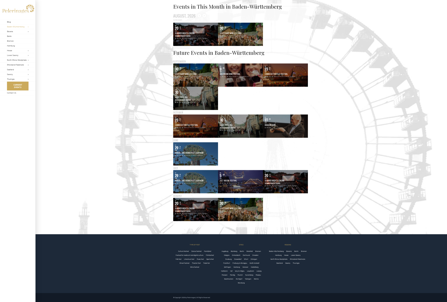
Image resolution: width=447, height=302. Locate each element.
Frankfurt (226, 263)
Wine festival (194, 267)
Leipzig (259, 271)
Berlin (242, 251)
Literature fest (189, 259)
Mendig (232, 275)
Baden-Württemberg (276, 251)
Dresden (255, 255)
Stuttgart (239, 279)
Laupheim (250, 271)
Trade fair (206, 263)
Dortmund (246, 255)
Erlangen (254, 259)
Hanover (245, 267)
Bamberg (234, 251)
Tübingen (248, 279)
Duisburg (228, 259)
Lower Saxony (295, 255)
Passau (258, 275)
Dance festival (196, 251)
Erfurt (246, 259)
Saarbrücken (228, 279)
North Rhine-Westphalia (279, 259)
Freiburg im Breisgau (240, 263)
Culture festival (183, 251)
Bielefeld (250, 251)
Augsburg (225, 251)
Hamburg (237, 267)
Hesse (286, 255)
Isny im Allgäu (239, 271)
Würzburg (241, 283)
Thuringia (296, 263)
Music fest (200, 259)
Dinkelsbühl (236, 255)
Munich (240, 275)
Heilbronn (224, 271)
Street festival (184, 263)
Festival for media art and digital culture (189, 255)
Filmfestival (210, 255)
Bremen (258, 251)
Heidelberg (254, 267)
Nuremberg (249, 275)
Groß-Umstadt (254, 263)
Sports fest (210, 259)
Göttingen (227, 267)
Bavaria (289, 251)
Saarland (279, 263)
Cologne (226, 255)
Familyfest (207, 251)
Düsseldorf (238, 259)
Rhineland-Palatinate (297, 259)
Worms (256, 279)
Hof (231, 271)
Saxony (287, 263)
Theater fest (196, 263)
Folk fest (178, 259)
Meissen (224, 275)
